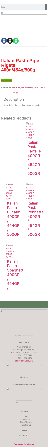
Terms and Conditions (24, 444)
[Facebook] (4, 41)
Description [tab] (13, 92)
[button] (24, 46)
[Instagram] (10, 41)
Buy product (6, 80)
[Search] (46, 7)
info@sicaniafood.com (24, 361)
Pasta (14, 87)
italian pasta (39, 87)
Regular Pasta (24, 87)
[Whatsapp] (16, 41)
